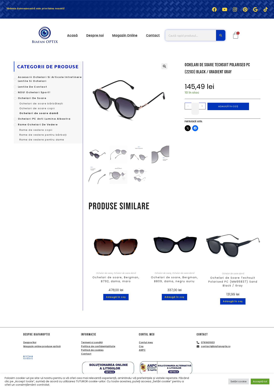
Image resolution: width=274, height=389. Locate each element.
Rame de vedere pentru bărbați (43, 135)
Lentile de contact (32, 87)
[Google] (255, 9)
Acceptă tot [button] (260, 381)
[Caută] (220, 35)
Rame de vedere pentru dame (41, 139)
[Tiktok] (265, 9)
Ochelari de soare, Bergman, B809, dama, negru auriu (174, 279)
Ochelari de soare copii (37, 108)
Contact (153, 35)
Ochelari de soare (104, 272)
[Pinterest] (245, 9)
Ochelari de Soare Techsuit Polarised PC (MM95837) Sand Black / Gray (232, 281)
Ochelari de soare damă (125, 272)
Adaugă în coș (228, 106)
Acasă (72, 35)
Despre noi (95, 35)
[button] (164, 66)
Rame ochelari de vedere (38, 124)
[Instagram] (235, 9)
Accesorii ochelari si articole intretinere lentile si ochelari (50, 79)
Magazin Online (124, 35)
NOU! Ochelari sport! (34, 92)
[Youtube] (224, 9)
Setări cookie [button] (239, 381)
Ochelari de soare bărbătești (41, 103)
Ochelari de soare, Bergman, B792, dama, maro (115, 279)
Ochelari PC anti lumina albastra (44, 119)
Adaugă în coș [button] (116, 297)
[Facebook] (214, 9)
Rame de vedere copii (36, 130)
